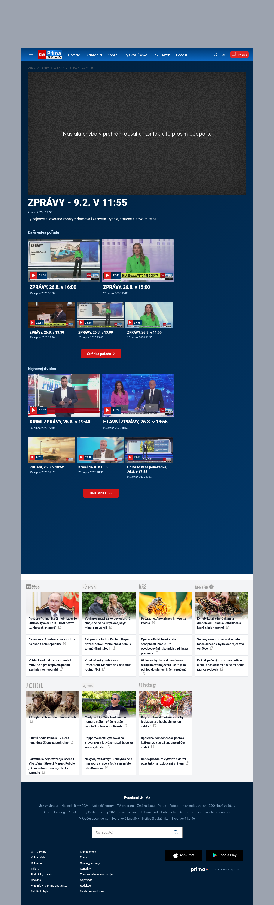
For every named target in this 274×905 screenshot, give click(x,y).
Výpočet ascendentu (93, 819)
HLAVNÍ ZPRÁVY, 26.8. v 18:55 (135, 422)
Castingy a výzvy (90, 863)
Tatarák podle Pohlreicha (158, 812)
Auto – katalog (54, 812)
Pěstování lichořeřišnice (213, 812)
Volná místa (38, 857)
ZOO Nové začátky (222, 806)
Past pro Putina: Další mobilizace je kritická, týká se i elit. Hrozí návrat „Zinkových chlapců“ (53, 623)
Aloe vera (186, 812)
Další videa (98, 493)
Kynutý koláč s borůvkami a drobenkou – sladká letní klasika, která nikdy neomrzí (219, 623)
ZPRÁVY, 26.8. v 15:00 (126, 287)
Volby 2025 (108, 812)
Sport (112, 55)
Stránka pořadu (99, 354)
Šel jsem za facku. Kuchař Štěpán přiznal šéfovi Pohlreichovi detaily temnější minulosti (108, 644)
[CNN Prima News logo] (50, 54)
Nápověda (86, 880)
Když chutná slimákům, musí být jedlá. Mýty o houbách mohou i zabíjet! (163, 721)
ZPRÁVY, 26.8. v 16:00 (53, 287)
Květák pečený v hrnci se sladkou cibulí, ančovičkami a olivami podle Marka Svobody (220, 665)
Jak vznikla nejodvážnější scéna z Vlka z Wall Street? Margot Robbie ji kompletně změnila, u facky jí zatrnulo (52, 765)
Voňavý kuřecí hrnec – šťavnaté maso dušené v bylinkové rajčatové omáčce (221, 644)
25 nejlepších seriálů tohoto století (52, 717)
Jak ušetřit (162, 55)
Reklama (36, 863)
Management (88, 851)
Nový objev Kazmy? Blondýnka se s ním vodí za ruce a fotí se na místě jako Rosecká (108, 763)
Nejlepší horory (103, 806)
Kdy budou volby (194, 806)
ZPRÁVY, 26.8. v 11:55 (144, 332)
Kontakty (85, 868)
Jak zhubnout (48, 806)
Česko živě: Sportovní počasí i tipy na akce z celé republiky (52, 642)
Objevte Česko (134, 55)
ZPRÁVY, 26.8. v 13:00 (95, 332)
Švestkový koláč (183, 819)
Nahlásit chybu (40, 891)
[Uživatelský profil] (224, 54)
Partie (162, 806)
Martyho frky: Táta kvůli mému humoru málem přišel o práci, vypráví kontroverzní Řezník (105, 721)
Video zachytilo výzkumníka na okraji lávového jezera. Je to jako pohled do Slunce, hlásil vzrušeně (163, 665)
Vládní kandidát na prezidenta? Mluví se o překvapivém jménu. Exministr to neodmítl (50, 665)
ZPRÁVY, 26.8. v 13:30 (47, 332)
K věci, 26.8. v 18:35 (93, 467)
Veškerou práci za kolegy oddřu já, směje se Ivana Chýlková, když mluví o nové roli (108, 623)
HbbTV (35, 868)
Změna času (146, 806)
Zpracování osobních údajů (96, 874)
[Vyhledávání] (215, 54)
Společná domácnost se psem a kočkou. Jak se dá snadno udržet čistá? (163, 742)
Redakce (85, 885)
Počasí (181, 55)
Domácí (74, 55)
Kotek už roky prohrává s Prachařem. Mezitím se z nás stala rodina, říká (108, 665)
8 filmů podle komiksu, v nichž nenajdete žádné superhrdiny (49, 740)
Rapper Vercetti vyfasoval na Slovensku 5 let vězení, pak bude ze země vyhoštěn (109, 742)
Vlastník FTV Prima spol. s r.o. (49, 885)
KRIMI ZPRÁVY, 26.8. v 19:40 (60, 422)
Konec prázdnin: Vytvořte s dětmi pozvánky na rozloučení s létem (163, 761)
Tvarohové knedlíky (125, 819)
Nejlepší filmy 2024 (75, 806)
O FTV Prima (38, 851)
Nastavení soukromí (92, 891)
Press (83, 857)
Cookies (36, 880)
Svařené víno (128, 812)
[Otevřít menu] (31, 54)
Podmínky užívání (41, 874)
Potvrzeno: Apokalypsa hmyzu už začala (163, 621)
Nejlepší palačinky (155, 819)
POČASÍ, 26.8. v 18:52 (47, 467)
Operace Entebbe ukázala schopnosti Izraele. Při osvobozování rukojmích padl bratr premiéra (164, 646)
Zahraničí (94, 55)
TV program (125, 806)
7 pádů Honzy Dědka (82, 812)
